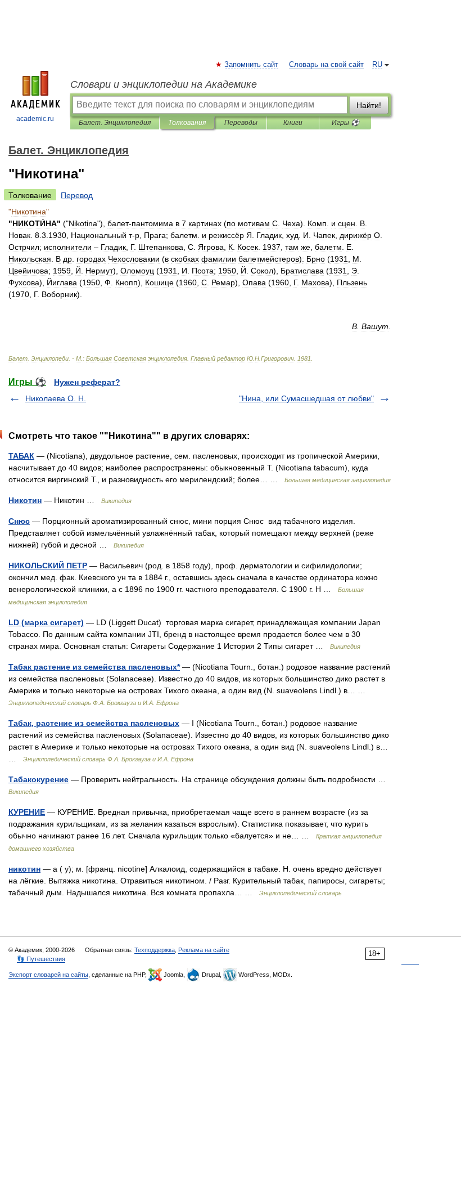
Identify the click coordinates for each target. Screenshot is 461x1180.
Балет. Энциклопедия (115, 123)
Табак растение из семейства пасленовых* (94, 666)
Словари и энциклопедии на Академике (163, 84)
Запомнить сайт (251, 65)
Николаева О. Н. (55, 398)
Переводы (240, 123)
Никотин (25, 500)
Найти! (368, 105)
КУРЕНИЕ (26, 811)
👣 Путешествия (41, 958)
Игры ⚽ (345, 123)
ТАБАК (21, 455)
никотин (24, 868)
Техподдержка (154, 949)
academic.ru (35, 119)
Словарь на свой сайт (326, 65)
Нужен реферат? (87, 382)
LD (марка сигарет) (46, 622)
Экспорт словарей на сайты (48, 974)
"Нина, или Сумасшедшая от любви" (306, 398)
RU (377, 65)
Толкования (187, 123)
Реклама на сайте (203, 949)
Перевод (77, 195)
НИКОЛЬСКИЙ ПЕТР (47, 565)
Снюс (19, 521)
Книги (292, 123)
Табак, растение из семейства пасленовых (93, 723)
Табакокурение (38, 779)
